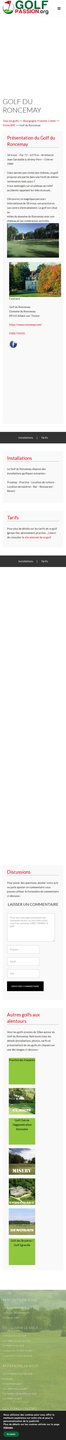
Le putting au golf (12, 1383)
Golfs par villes (11, 1317)
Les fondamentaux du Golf (17, 1373)
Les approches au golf (15, 1388)
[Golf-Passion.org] (25, 7)
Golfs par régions (13, 1307)
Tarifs (44, 437)
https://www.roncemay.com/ (25, 324)
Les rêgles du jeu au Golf (17, 1340)
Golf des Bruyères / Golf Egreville (22, 1243)
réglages (8, 1427)
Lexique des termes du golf (18, 1350)
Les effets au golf (12, 1398)
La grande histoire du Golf (17, 1355)
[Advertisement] (33, 53)
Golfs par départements (16, 1312)
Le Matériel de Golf (13, 1345)
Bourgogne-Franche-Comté (39, 120)
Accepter (11, 1434)
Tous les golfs (11, 120)
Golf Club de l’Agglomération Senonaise (22, 1125)
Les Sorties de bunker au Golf (19, 1393)
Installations (25, 437)
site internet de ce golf (38, 537)
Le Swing (7, 1378)
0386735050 (17, 333)
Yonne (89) (9, 125)
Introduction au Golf (14, 1335)
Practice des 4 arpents (22, 1060)
